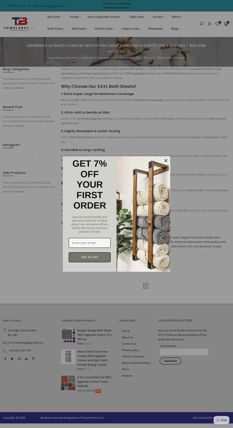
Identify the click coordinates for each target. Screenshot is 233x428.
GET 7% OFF (89, 257)
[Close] (165, 160)
